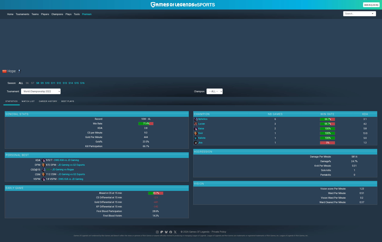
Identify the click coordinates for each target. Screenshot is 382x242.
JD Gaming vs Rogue (63, 169)
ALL (21, 83)
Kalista (201, 137)
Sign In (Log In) (371, 5)
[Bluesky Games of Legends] (166, 231)
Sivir (200, 133)
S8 (37, 83)
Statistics (11, 101)
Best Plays (67, 101)
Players (45, 14)
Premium (86, 14)
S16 (82, 83)
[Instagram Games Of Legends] (157, 231)
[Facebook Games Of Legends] (170, 231)
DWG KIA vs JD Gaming (66, 160)
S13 (65, 83)
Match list (28, 101)
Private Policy (219, 231)
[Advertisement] (91, 42)
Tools (77, 14)
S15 (76, 83)
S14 (71, 83)
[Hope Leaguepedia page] (19, 71)
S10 (47, 83)
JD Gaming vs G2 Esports (71, 164)
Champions (57, 14)
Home (10, 14)
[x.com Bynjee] (175, 231)
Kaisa (201, 128)
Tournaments (22, 14)
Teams (35, 14)
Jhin (200, 142)
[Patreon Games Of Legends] (161, 231)
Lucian (201, 123)
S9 (42, 83)
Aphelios (202, 119)
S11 (53, 83)
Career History (48, 101)
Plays (68, 14)
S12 (59, 83)
